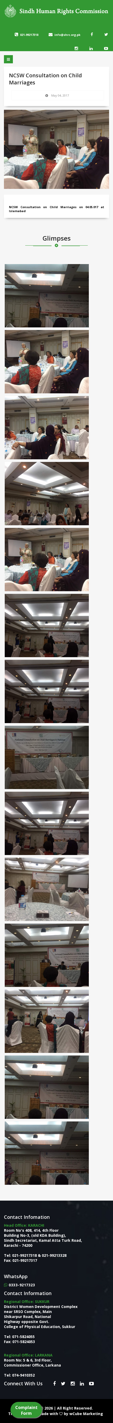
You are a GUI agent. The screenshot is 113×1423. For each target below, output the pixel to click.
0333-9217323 (22, 1284)
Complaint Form (26, 1410)
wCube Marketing (86, 1413)
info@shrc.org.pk (67, 35)
